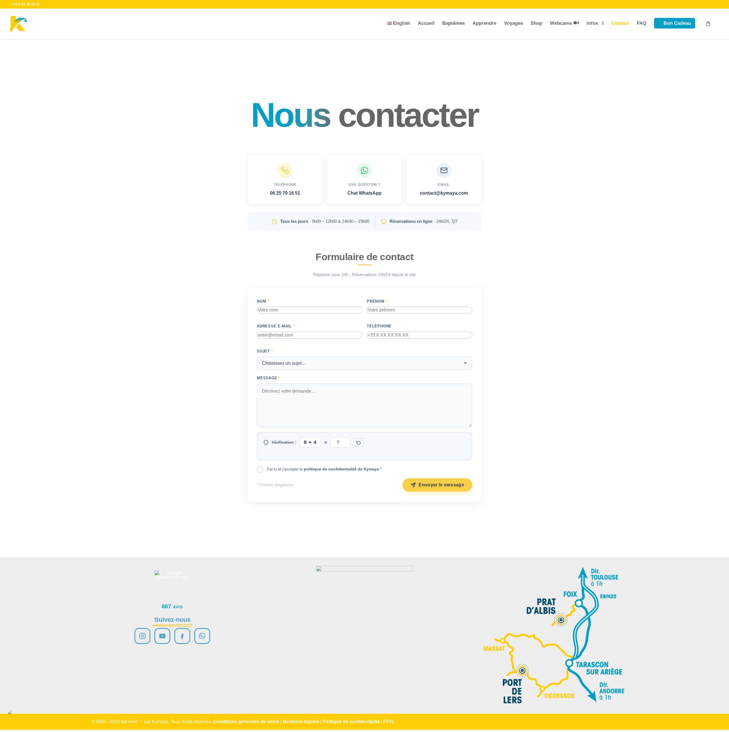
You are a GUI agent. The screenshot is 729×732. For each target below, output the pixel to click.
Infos (592, 23)
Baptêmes (453, 23)
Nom (263, 301)
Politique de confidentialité (351, 721)
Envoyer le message (441, 484)
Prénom (377, 301)
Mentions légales (301, 721)
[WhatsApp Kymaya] (202, 636)
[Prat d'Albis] (561, 619)
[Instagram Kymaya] (142, 636)
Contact (620, 23)
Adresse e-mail (276, 326)
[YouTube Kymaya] (162, 636)
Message (268, 378)
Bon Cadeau (677, 23)
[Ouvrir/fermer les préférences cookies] (14, 717)
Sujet (265, 351)
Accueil (426, 23)
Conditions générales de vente (246, 721)
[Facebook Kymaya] (182, 636)
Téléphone (379, 326)
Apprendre (484, 23)
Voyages (513, 23)
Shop (536, 23)
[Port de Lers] (522, 670)
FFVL (389, 721)
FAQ (641, 23)
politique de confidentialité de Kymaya (341, 469)
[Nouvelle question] (358, 442)
